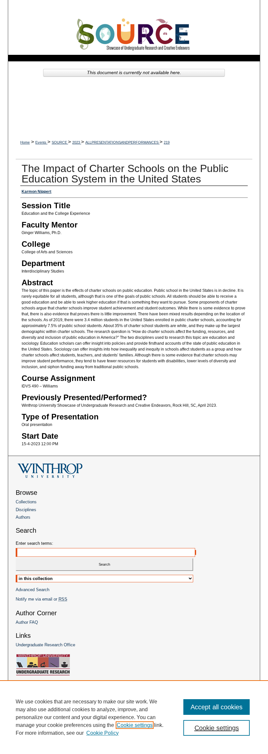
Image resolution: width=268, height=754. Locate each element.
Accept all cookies (217, 707)
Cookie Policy (102, 733)
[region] (134, 717)
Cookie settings (135, 725)
